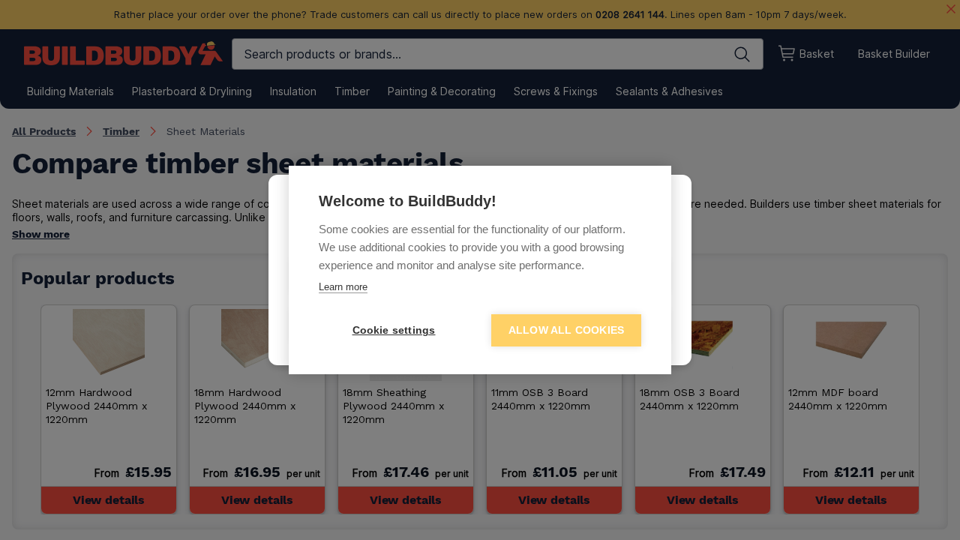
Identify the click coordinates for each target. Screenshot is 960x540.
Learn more (343, 286)
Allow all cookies (566, 330)
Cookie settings (394, 330)
